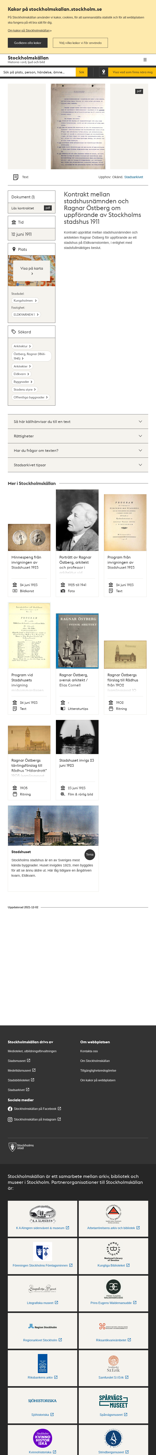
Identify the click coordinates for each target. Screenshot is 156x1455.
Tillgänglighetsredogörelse (98, 1070)
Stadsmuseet (16, 1060)
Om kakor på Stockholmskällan (29, 30)
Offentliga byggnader (29, 397)
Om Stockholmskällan (95, 1060)
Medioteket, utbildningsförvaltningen (32, 1051)
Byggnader (21, 382)
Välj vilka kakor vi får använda (80, 43)
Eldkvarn (20, 374)
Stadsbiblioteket (18, 1080)
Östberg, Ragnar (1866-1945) (30, 356)
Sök (81, 72)
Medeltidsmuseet (19, 1070)
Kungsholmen (23, 300)
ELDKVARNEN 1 (24, 314)
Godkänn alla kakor (27, 43)
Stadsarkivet (133, 177)
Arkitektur (21, 346)
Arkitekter (21, 366)
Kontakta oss (89, 1051)
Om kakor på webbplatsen (97, 1080)
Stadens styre (23, 389)
